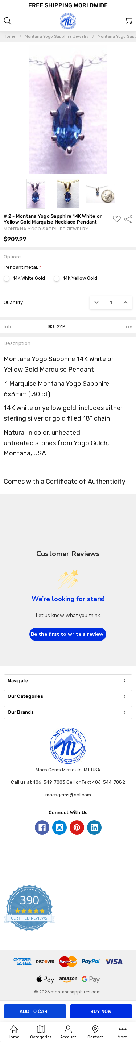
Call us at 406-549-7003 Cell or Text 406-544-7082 (68, 782)
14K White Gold (29, 278)
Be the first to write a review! (68, 634)
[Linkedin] (94, 827)
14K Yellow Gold (80, 278)
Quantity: (14, 302)
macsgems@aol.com (68, 794)
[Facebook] (42, 827)
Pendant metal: (22, 267)
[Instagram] (59, 827)
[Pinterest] (77, 827)
